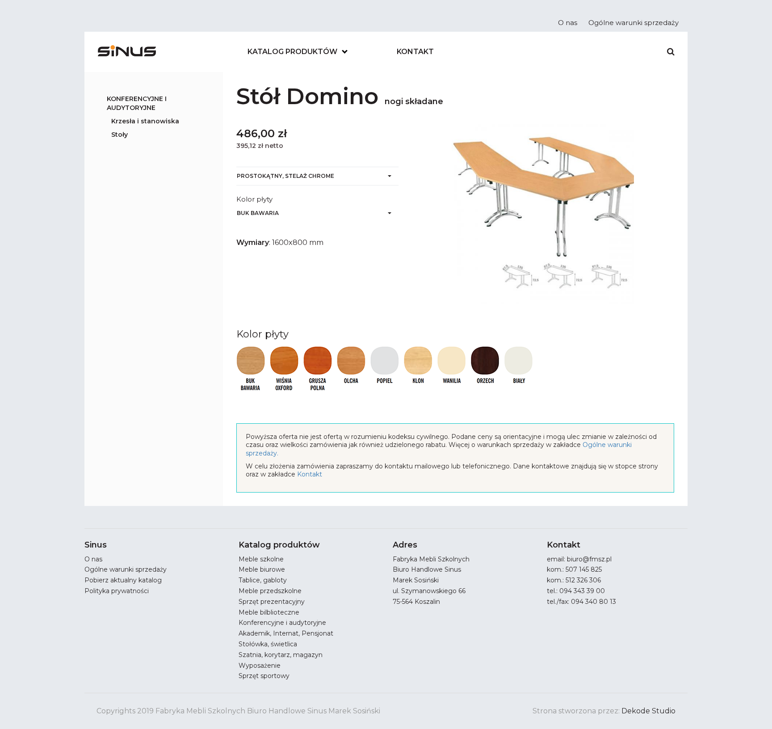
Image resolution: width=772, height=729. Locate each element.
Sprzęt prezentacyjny (272, 602)
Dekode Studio (648, 711)
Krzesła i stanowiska (145, 121)
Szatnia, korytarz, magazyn (281, 655)
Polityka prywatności (116, 591)
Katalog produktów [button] (292, 51)
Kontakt (415, 51)
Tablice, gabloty (263, 580)
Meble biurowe (262, 569)
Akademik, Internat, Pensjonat (286, 633)
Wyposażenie (260, 666)
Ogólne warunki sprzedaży (633, 22)
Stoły (119, 135)
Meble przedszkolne (270, 591)
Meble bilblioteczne (269, 612)
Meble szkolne (261, 559)
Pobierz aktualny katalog (123, 580)
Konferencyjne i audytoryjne (137, 103)
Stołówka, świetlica (268, 644)
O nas (567, 22)
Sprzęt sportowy (264, 676)
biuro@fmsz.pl (589, 559)
